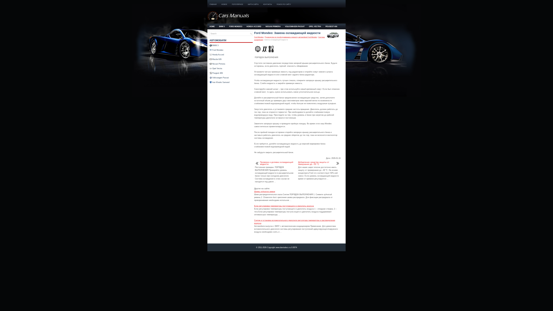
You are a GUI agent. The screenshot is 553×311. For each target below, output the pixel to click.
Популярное (237, 4)
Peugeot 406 (331, 26)
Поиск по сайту (284, 4)
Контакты (267, 4)
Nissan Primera (273, 26)
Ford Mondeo (235, 26)
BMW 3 (222, 26)
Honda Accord (254, 26)
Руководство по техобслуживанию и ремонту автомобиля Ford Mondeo (291, 37)
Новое (224, 4)
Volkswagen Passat (295, 26)
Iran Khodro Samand (220, 82)
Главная (213, 4)
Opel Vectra (315, 26)
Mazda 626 (216, 59)
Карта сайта (253, 4)
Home (212, 26)
